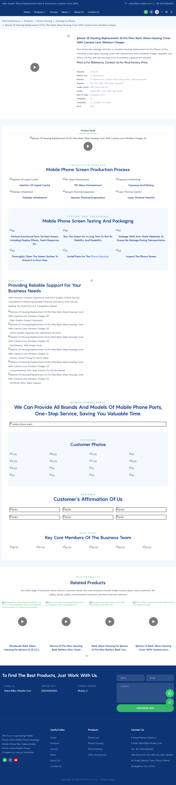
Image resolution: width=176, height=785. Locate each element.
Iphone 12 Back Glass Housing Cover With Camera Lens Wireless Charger (153, 647)
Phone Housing (44, 21)
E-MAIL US (9, 686)
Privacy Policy (108, 779)
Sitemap (93, 779)
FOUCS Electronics (11, 21)
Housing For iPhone (65, 21)
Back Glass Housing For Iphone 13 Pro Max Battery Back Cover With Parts (109, 647)
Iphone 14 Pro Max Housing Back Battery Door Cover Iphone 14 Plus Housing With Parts (66, 647)
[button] (84, 655)
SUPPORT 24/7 (48, 686)
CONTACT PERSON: (87, 686)
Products (28, 21)
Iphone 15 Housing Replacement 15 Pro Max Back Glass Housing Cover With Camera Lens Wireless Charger (60, 25)
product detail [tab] (88, 130)
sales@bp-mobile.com (140, 3)
